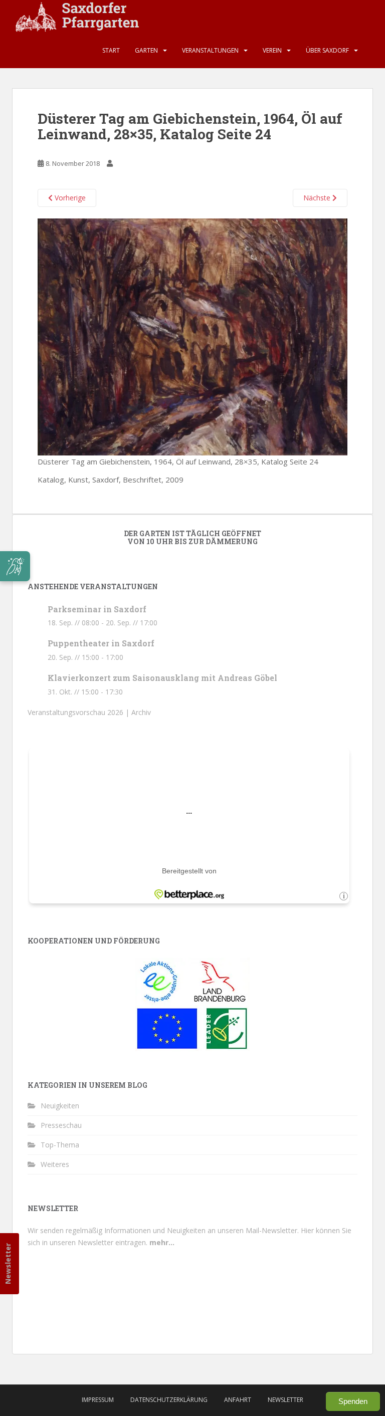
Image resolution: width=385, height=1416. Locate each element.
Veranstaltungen (210, 50)
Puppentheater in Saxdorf (101, 643)
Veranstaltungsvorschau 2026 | (79, 712)
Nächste (317, 197)
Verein (272, 50)
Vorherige (69, 197)
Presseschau (61, 1125)
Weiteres (55, 1164)
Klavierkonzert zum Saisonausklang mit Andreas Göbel (162, 677)
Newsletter (8, 1263)
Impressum (98, 1399)
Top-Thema (60, 1144)
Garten (146, 50)
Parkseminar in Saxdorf (97, 609)
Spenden (352, 1401)
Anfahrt (237, 1399)
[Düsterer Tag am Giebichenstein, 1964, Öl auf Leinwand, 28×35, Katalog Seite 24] (192, 336)
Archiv (141, 712)
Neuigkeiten (60, 1105)
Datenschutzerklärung (169, 1399)
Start (111, 50)
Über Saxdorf (327, 50)
